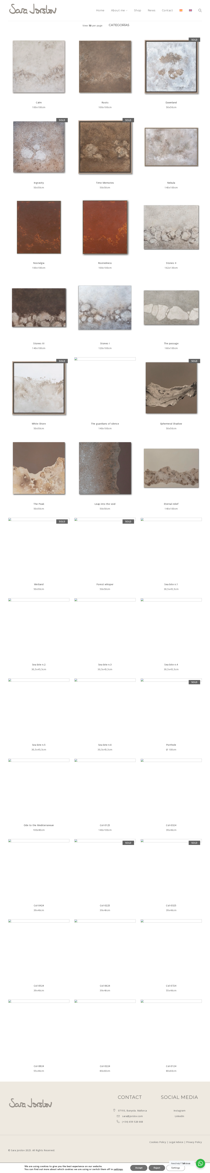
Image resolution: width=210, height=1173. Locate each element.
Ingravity (39, 182)
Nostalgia (38, 263)
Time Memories (105, 182)
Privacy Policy (194, 1142)
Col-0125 (105, 825)
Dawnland (171, 102)
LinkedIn (179, 1116)
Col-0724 (171, 985)
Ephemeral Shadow (171, 423)
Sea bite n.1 (171, 584)
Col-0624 (105, 985)
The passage (171, 343)
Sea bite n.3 (105, 664)
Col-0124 (171, 1066)
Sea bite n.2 (39, 664)
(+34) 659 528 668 (132, 1121)
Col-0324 (171, 825)
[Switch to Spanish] (180, 10)
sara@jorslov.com (132, 1116)
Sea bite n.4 (171, 664)
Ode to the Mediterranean (39, 825)
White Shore (39, 423)
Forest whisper (105, 584)
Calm (39, 102)
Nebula (171, 182)
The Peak (38, 503)
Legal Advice (176, 1142)
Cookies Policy (157, 1142)
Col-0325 (171, 905)
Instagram (180, 1110)
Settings (175, 1167)
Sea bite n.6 (105, 744)
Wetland (39, 584)
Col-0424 (39, 905)
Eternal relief (171, 503)
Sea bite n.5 (39, 744)
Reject (157, 1167)
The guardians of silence (105, 423)
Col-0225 (105, 905)
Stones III (38, 343)
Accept (138, 1167)
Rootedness (105, 263)
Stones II (171, 263)
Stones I (105, 343)
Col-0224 (105, 1066)
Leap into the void (105, 503)
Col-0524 (39, 985)
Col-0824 (39, 1066)
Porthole (171, 744)
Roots (105, 102)
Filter (118, 26)
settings (118, 1169)
